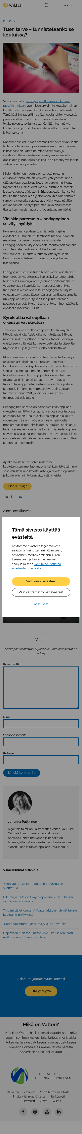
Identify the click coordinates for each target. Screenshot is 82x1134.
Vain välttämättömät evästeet (41, 592)
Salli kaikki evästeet (41, 581)
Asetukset (41, 604)
